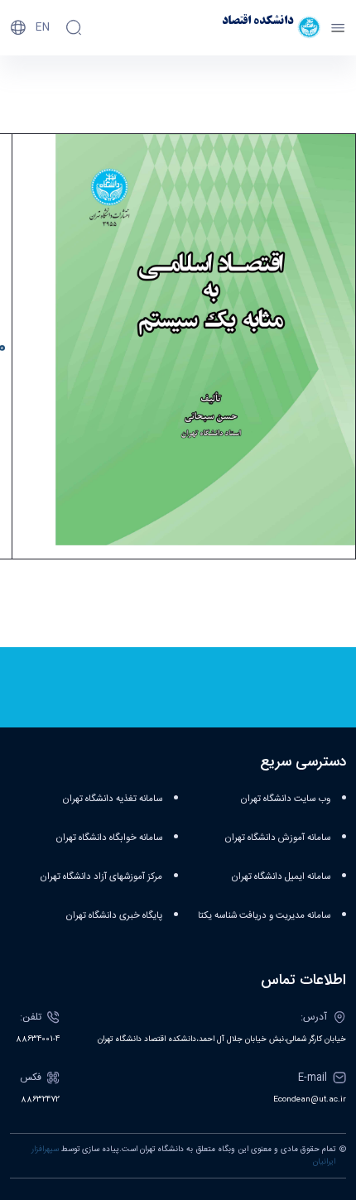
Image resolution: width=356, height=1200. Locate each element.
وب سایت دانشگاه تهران (285, 799)
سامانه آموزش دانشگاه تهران (277, 838)
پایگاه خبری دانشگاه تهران (113, 916)
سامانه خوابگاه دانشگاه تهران (108, 838)
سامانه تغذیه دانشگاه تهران (112, 799)
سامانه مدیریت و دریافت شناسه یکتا (264, 916)
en (43, 27)
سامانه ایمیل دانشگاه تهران (280, 877)
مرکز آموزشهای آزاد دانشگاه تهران (101, 877)
